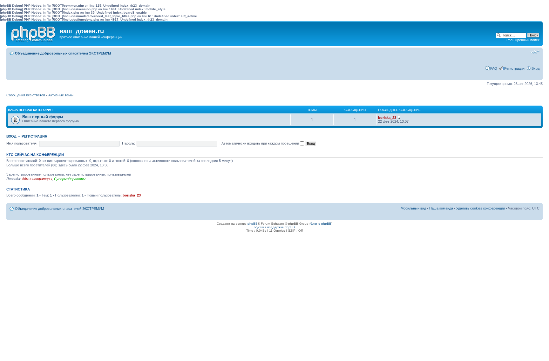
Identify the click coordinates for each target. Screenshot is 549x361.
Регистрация (514, 68)
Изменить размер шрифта (534, 52)
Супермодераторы (69, 179)
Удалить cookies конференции (480, 208)
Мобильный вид (525, 52)
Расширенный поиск (522, 40)
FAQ (493, 68)
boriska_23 (387, 117)
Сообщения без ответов (25, 95)
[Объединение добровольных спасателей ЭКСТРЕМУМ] (33, 32)
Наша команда (441, 208)
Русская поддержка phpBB (274, 227)
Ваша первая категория (30, 110)
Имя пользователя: (21, 143)
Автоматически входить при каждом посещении (260, 143)
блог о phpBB (320, 223)
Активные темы (60, 95)
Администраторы (37, 179)
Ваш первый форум (42, 116)
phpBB (252, 223)
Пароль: (128, 143)
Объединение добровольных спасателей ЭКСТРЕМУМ (63, 53)
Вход (535, 68)
